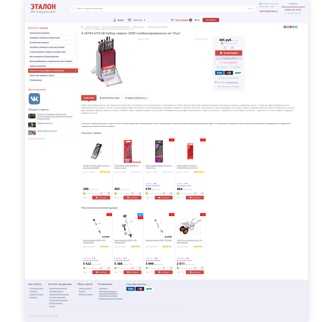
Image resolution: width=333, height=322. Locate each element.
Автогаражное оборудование (44, 56)
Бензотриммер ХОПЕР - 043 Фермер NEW (125, 241)
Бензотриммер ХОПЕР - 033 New (159, 240)
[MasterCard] (228, 73)
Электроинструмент (40, 33)
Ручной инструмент (39, 42)
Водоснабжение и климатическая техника (51, 61)
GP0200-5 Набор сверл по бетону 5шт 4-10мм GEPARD (96, 167)
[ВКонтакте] (285, 27)
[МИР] (238, 73)
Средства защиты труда (42, 75)
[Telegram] (296, 27)
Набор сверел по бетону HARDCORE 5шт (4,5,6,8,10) (187, 167)
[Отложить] (89, 197)
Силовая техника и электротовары (47, 47)
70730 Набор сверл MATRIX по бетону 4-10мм (126, 167)
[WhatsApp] (293, 27)
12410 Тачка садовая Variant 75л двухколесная (189, 241)
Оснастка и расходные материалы (47, 70)
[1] (195, 39)
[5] (203, 39)
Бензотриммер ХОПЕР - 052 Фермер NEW (94, 241)
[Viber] (290, 27)
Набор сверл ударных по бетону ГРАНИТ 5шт (159, 167)
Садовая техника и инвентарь (45, 37)
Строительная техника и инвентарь (48, 51)
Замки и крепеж (38, 66)
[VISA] (219, 73)
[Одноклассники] (288, 27)
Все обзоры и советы (36, 138)
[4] (201, 39)
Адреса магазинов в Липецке (293, 6)
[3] (199, 39)
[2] (197, 39)
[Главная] (82, 27)
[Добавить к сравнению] (85, 197)
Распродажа (36, 80)
